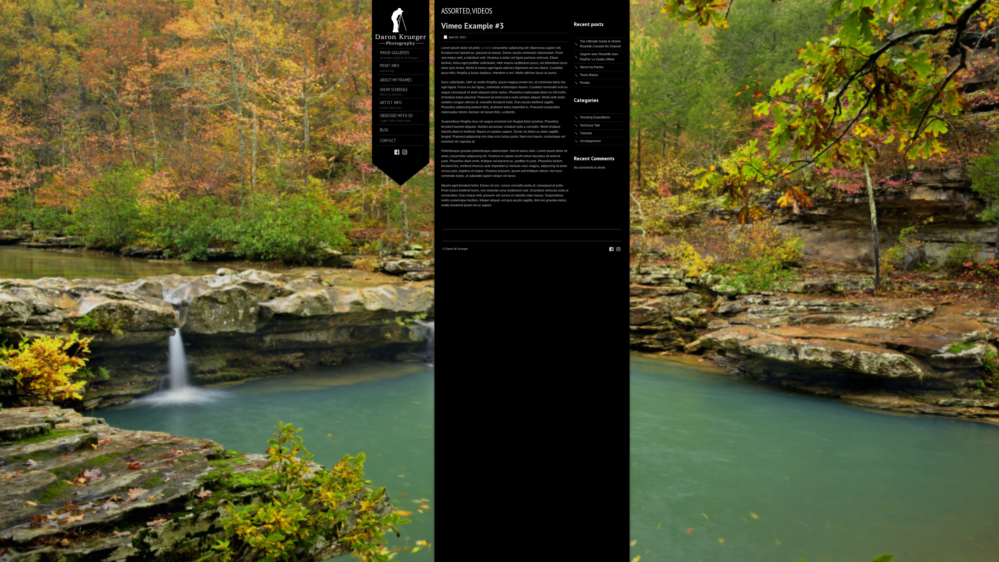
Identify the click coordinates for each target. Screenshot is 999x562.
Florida (585, 83)
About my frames (592, 67)
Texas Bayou (589, 75)
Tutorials (586, 133)
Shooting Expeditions (595, 117)
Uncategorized (590, 141)
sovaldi (486, 48)
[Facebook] (396, 152)
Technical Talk (590, 125)
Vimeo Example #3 (472, 26)
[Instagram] (404, 152)
